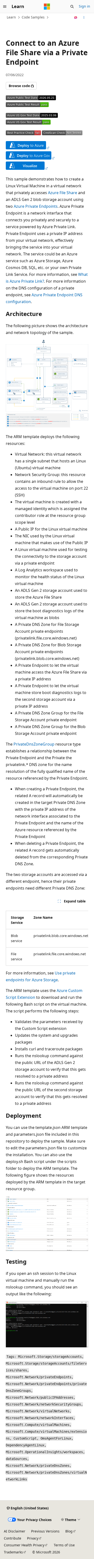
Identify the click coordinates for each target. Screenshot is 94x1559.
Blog (69, 1531)
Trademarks (13, 1552)
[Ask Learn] (76, 17)
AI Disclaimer (14, 1531)
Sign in (84, 6)
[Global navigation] (5, 6)
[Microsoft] (47, 6)
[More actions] (84, 17)
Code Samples (33, 17)
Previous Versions (45, 1531)
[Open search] (72, 6)
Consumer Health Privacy (24, 1545)
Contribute (12, 1538)
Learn (11, 17)
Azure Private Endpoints (36, 206)
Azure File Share (62, 192)
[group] (47, 936)
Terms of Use (64, 1545)
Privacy (32, 1538)
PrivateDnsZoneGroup (33, 744)
